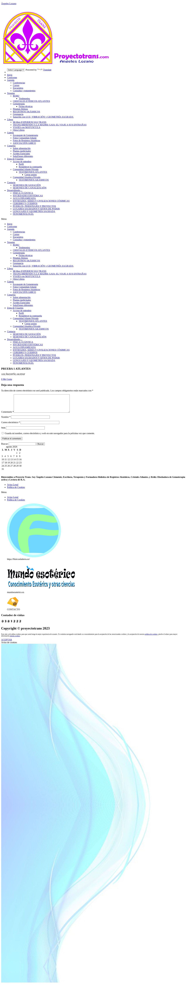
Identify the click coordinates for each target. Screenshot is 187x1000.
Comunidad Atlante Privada (25, 169)
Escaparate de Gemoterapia (25, 135)
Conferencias (19, 83)
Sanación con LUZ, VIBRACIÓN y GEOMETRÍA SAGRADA (43, 117)
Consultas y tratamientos (24, 90)
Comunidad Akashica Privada (26, 177)
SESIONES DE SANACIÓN (27, 185)
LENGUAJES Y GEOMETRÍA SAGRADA (34, 211)
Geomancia (18, 114)
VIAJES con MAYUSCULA (26, 127)
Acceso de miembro (22, 161)
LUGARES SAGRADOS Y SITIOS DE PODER (36, 208)
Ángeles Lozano (8, 3)
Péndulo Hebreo (20, 109)
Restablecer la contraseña (30, 167)
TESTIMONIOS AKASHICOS (34, 180)
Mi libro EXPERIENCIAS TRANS (29, 122)
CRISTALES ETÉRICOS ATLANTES (31, 101)
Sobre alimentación (22, 148)
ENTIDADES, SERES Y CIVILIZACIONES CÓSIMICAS (41, 201)
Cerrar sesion (31, 174)
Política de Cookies (16, 487)
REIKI (16, 96)
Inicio (9, 75)
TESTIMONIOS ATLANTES (33, 172)
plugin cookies (15, 636)
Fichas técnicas (26, 106)
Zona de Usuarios (15, 159)
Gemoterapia (19, 104)
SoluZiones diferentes (23, 156)
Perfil (21, 164)
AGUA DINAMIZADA (24, 198)
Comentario (7, 412)
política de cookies (151, 634)
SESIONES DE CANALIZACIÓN (29, 187)
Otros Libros (19, 130)
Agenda (10, 80)
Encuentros (18, 88)
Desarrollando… (14, 190)
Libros (10, 119)
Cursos (16, 85)
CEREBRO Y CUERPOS (25, 203)
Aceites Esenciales (21, 153)
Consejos (11, 146)
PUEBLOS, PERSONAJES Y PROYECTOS (34, 206)
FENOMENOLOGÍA (23, 214)
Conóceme (12, 77)
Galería (10, 132)
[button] (93, 219)
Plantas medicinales (22, 151)
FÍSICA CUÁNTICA (23, 193)
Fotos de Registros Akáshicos (26, 140)
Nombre (6, 417)
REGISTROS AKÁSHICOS (26, 111)
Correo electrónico (10, 422)
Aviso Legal (12, 484)
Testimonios (24, 98)
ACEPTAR (6, 640)
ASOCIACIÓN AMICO (24, 143)
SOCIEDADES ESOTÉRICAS (28, 195)
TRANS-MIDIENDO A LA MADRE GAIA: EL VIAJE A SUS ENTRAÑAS (49, 125)
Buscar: (4, 444)
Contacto (11, 182)
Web (3, 428)
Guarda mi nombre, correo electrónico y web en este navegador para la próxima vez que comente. (50, 433)
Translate (47, 70)
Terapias (11, 93)
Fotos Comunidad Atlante (25, 138)
